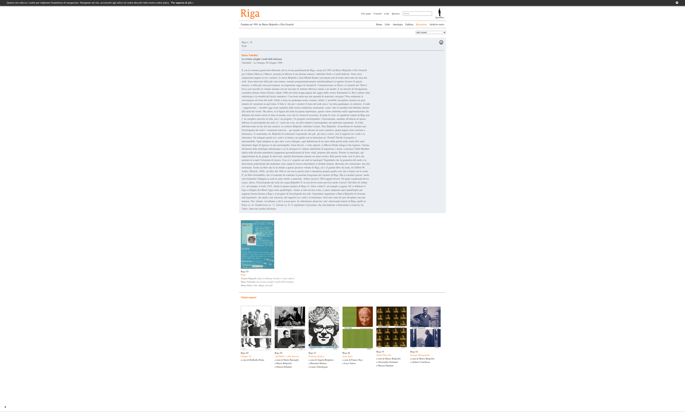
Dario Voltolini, (267, 281)
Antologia (398, 24)
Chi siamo (366, 13)
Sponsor (396, 13)
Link (386, 13)
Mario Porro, (257, 285)
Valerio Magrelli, (267, 278)
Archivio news (437, 24)
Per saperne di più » (182, 2)
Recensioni (421, 24)
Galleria (409, 24)
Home (379, 24)
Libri (387, 24)
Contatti (378, 13)
